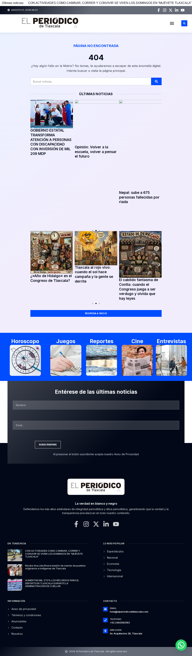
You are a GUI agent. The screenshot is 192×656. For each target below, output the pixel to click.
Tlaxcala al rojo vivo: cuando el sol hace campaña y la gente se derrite (94, 274)
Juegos (65, 341)
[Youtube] (182, 10)
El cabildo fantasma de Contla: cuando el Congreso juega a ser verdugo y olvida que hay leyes (138, 289)
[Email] (105, 609)
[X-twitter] (170, 10)
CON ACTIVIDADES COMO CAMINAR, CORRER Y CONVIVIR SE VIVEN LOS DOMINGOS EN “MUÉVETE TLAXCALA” (109, 3)
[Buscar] (156, 81)
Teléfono (116, 619)
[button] (172, 23)
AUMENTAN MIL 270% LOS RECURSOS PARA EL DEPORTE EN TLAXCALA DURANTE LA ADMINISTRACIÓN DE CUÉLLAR (52, 583)
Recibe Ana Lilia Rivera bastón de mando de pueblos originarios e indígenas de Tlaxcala (55, 567)
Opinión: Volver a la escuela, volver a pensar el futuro (96, 152)
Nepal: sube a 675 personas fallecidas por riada (139, 197)
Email (113, 608)
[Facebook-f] (158, 10)
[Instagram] (164, 10)
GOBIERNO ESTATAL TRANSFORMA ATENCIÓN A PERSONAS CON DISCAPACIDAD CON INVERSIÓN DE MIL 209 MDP (50, 142)
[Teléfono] (105, 620)
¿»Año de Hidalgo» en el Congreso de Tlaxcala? (51, 278)
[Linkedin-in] (176, 10)
